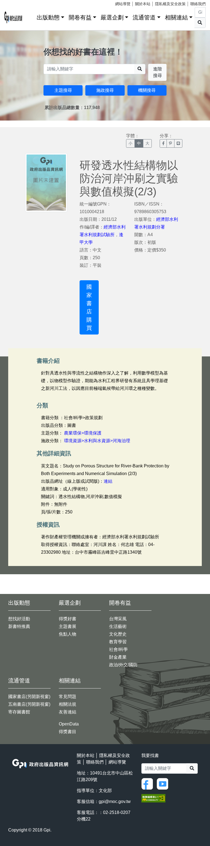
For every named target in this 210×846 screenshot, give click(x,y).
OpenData (69, 724)
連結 (108, 481)
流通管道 (144, 17)
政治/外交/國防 (123, 664)
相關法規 (67, 704)
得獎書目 (67, 731)
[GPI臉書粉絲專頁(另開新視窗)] (148, 783)
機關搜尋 (147, 90)
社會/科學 (118, 649)
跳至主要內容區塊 (15, 3)
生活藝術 (118, 626)
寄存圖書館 (19, 712)
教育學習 (118, 641)
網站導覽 (122, 4)
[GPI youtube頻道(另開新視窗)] (164, 783)
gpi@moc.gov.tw (115, 801)
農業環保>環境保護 (82, 433)
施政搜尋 (105, 90)
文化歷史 (118, 634)
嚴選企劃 (112, 17)
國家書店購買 (89, 307)
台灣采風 (118, 618)
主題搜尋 (63, 90)
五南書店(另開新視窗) (29, 704)
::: (30, 16)
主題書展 (67, 626)
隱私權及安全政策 (170, 4)
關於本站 (142, 4)
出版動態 (48, 17)
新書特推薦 (19, 626)
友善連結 (67, 712)
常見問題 (67, 696)
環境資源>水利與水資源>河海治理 (97, 440)
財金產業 (118, 657)
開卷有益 (80, 17)
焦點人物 (67, 634)
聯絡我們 (198, 4)
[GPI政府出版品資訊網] (13, 17)
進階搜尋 (157, 72)
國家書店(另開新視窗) (29, 696)
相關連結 (176, 17)
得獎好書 (67, 618)
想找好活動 (19, 618)
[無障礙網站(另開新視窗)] (153, 797)
